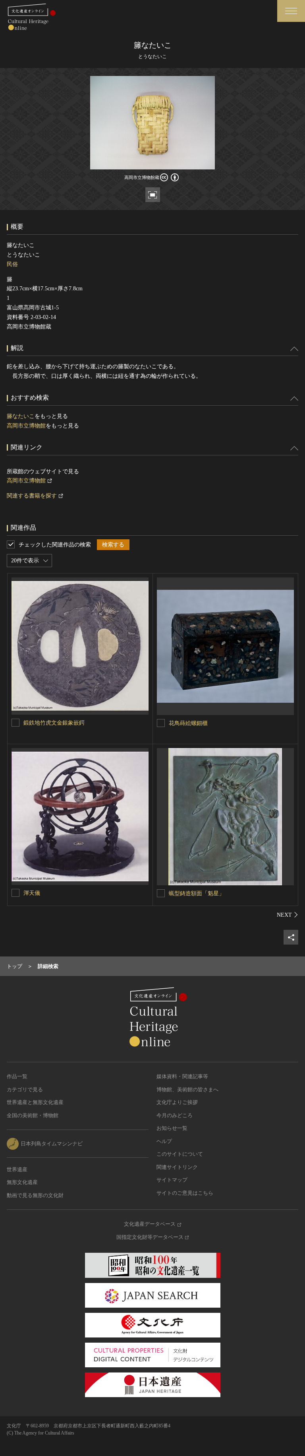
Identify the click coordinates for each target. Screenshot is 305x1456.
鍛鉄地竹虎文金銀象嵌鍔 (54, 723)
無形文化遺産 (22, 1182)
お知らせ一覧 (171, 1128)
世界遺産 (17, 1169)
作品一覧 (17, 1076)
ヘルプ (164, 1141)
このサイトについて (179, 1154)
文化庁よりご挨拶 (177, 1102)
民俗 (12, 264)
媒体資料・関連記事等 (182, 1076)
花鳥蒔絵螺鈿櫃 (188, 723)
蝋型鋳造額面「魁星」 (196, 893)
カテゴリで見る (25, 1089)
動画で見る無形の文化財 (35, 1195)
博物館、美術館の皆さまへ (187, 1089)
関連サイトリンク (177, 1167)
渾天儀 (31, 893)
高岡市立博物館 (26, 426)
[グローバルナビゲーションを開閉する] (291, 11)
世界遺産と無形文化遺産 (35, 1102)
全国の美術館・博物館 (32, 1115)
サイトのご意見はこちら (184, 1193)
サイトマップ (171, 1180)
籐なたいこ (21, 416)
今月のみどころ (174, 1115)
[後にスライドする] (287, 915)
